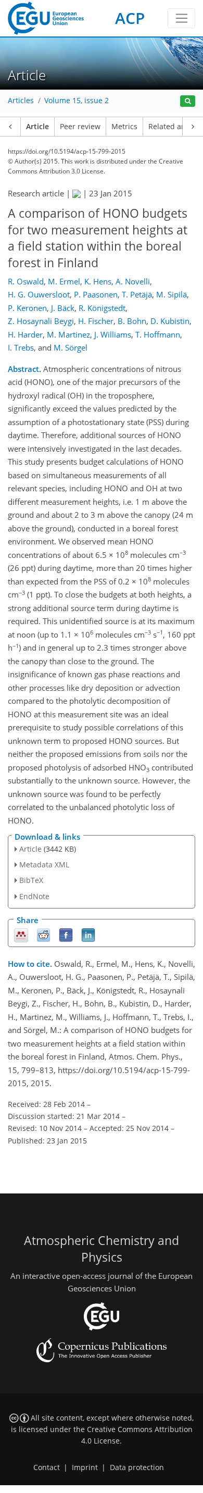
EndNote (34, 896)
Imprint (85, 1467)
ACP (130, 18)
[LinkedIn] (88, 934)
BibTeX (31, 880)
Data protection (137, 1467)
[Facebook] (66, 934)
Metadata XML (44, 864)
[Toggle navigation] (181, 18)
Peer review (80, 126)
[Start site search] (187, 101)
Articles (21, 100)
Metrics (124, 126)
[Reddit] (43, 934)
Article (37, 126)
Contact (46, 1467)
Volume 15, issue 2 (76, 100)
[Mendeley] (21, 934)
